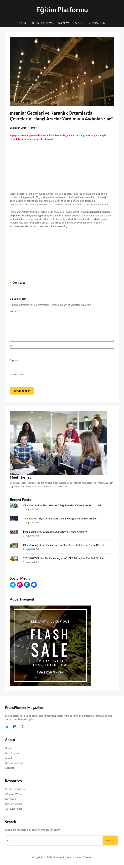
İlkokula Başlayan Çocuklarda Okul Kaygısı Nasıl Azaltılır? (55, 531)
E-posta (14, 360)
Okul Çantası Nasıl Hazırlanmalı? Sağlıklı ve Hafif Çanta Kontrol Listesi (62, 505)
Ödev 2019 (19, 282)
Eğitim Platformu (62, 9)
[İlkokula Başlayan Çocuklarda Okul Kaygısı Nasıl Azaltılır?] (15, 533)
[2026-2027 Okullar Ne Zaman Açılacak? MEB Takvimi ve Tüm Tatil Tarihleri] (15, 559)
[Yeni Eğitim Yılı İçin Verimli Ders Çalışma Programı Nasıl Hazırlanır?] (15, 519)
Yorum (14, 310)
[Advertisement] (62, 164)
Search (110, 840)
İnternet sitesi (17, 374)
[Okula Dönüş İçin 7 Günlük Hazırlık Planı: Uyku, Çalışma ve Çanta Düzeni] (15, 546)
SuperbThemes (83, 857)
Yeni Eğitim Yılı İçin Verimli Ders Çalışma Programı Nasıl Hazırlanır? (60, 518)
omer (34, 127)
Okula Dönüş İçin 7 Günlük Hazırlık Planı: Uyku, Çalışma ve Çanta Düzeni (63, 544)
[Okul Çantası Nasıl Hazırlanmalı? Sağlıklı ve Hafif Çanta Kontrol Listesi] (15, 506)
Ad (11, 345)
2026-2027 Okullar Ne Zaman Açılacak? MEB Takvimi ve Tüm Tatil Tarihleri (64, 558)
